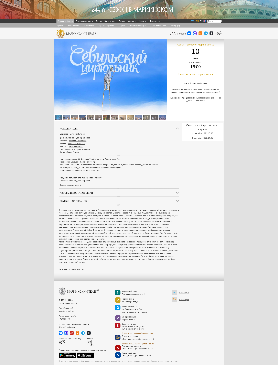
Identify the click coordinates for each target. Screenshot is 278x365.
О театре (132, 21)
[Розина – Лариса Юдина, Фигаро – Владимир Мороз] (154, 117)
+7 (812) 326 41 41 (67, 319)
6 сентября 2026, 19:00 (202, 138)
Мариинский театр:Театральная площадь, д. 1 (133, 292)
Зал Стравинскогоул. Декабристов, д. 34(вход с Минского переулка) (134, 309)
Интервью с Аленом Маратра (71, 269)
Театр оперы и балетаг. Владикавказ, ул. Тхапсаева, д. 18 (137, 347)
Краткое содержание (73, 200)
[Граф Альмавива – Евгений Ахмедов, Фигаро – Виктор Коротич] (74, 117)
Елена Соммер (73, 152)
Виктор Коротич (76, 146)
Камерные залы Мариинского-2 (129, 318)
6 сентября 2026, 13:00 (202, 133)
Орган (122, 25)
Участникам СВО (158, 25)
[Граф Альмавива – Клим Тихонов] (138, 117)
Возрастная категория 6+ (71, 185)
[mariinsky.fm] (175, 299)
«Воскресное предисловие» (182, 97)
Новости (142, 21)
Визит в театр (110, 21)
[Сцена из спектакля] (58, 117)
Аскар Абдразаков (82, 149)
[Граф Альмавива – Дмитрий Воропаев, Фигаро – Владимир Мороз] (66, 117)
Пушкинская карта (138, 25)
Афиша (59, 25)
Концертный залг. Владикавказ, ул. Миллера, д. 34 (136, 354)
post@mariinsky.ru (66, 311)
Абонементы (73, 25)
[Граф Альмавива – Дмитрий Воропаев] (82, 117)
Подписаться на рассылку (70, 338)
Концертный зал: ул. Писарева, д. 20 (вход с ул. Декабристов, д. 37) (133, 326)
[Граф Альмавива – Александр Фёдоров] (146, 117)
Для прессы (154, 21)
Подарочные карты (84, 21)
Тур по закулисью (107, 25)
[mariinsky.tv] (175, 292)
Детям (99, 21)
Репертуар (175, 25)
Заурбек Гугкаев (77, 134)
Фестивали (89, 25)
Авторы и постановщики (76, 192)
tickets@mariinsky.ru (67, 327)
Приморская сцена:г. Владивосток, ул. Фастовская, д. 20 (135, 337)
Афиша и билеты (65, 21)
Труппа (122, 21)
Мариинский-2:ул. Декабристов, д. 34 (132, 300)
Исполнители (69, 128)
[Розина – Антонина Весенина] (98, 117)
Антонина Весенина (76, 143)
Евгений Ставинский (77, 140)
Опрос (90, 338)
